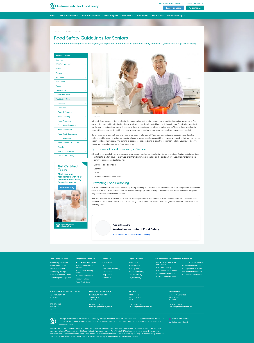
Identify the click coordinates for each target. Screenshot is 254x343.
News (177, 3)
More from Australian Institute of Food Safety (131, 234)
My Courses (199, 3)
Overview (59, 60)
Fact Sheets (60, 81)
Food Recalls (61, 90)
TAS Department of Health (192, 271)
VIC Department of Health (165, 273)
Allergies (61, 103)
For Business (158, 15)
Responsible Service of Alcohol (85, 266)
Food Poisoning (64, 121)
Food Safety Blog (63, 99)
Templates (60, 77)
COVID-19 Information (64, 64)
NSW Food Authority (163, 267)
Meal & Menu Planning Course (84, 271)
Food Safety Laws (65, 129)
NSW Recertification (57, 268)
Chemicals (62, 107)
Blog (171, 3)
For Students (142, 15)
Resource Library (174, 15)
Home (52, 15)
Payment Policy (135, 277)
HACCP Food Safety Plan (86, 262)
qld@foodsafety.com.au (182, 306)
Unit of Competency (66, 155)
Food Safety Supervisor (67, 134)
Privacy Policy (134, 265)
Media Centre (108, 265)
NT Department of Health (191, 274)
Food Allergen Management (60, 277)
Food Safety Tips (65, 138)
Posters (59, 73)
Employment (107, 271)
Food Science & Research (68, 142)
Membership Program (84, 275)
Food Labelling (64, 116)
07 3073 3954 (176, 304)
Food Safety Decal (83, 282)
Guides (58, 68)
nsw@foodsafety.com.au (103, 306)
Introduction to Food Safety (60, 274)
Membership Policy (136, 271)
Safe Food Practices (66, 151)
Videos (58, 86)
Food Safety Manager (58, 271)
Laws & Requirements (68, 15)
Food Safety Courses (91, 15)
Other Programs (111, 15)
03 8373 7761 (136, 304)
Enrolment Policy (135, 274)
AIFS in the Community (111, 268)
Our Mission (107, 262)
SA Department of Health (191, 265)
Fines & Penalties (65, 112)
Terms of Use (134, 262)
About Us (163, 3)
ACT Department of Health (192, 262)
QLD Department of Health (165, 276)
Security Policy (134, 268)
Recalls (61, 147)
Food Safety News (63, 94)
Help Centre (187, 3)
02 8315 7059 (97, 304)
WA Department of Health (192, 268)
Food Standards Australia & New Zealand (165, 263)
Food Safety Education (67, 125)
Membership (127, 15)
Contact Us (107, 277)
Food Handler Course (58, 265)
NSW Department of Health (166, 270)
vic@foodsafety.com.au (143, 306)
